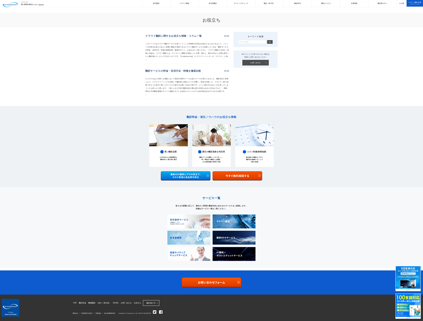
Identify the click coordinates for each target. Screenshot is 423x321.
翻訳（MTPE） (269, 3)
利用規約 (98, 313)
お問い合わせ (258, 63)
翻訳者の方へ (382, 3)
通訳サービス (326, 3)
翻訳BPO (297, 3)
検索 (270, 42)
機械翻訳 (92, 303)
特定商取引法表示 (87, 313)
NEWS (116, 303)
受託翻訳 (156, 3)
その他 (401, 3)
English (41, 4)
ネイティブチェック (241, 3)
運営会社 (75, 313)
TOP (75, 303)
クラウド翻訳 (184, 3)
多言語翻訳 (213, 3)
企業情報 (354, 3)
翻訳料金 (82, 303)
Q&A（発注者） (104, 303)
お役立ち (137, 303)
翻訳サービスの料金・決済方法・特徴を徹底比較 (173, 70)
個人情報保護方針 (110, 313)
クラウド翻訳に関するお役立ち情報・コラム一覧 (173, 36)
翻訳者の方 (151, 303)
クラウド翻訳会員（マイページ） (414, 3)
